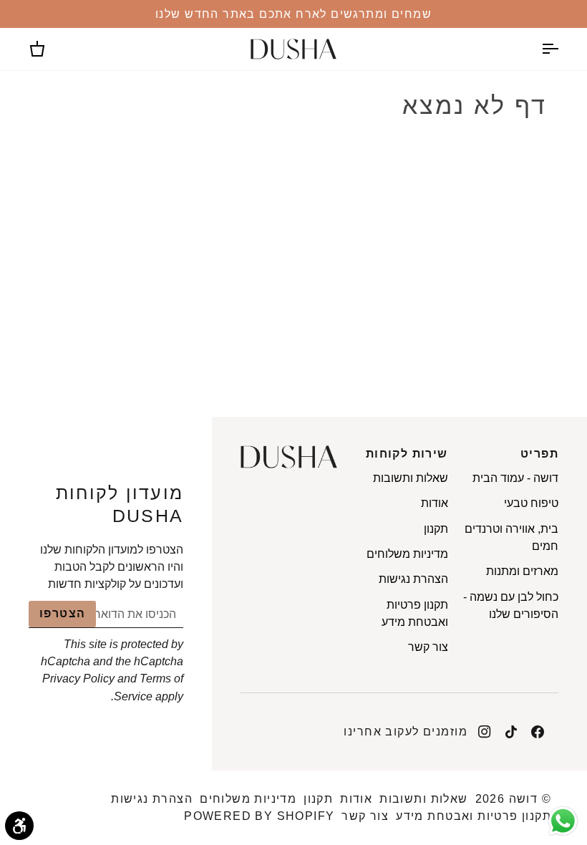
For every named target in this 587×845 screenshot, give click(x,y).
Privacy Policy (78, 678)
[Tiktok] (511, 731)
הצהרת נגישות (413, 578)
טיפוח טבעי (531, 502)
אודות (434, 502)
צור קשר (428, 646)
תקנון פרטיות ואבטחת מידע (473, 816)
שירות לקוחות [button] (406, 454)
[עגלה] (50, 48)
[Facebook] (537, 731)
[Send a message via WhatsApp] (563, 821)
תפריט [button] (539, 454)
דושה (523, 799)
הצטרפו (62, 613)
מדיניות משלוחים (407, 553)
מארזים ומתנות (522, 570)
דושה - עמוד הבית (515, 477)
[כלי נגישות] (19, 825)
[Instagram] (484, 731)
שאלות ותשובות (410, 477)
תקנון (436, 528)
